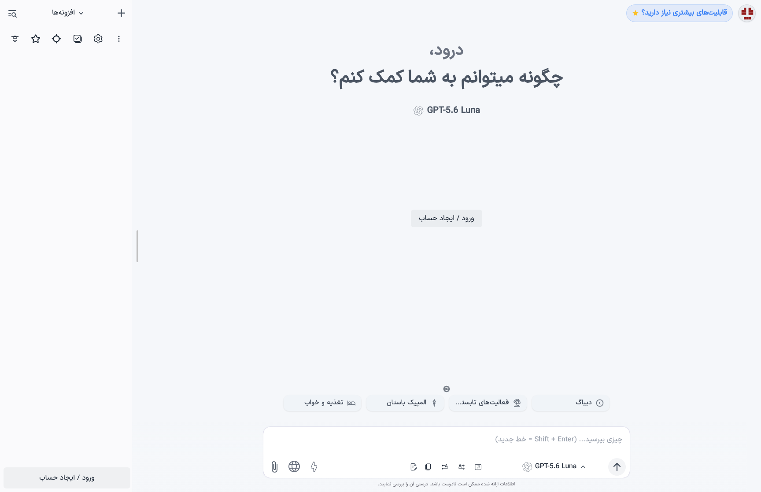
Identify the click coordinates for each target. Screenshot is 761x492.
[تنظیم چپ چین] (444, 467)
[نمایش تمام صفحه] (478, 467)
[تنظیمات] (747, 13)
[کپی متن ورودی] (428, 467)
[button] (12, 13)
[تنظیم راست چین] (461, 467)
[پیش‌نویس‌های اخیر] (413, 467)
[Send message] (617, 467)
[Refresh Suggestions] (446, 389)
